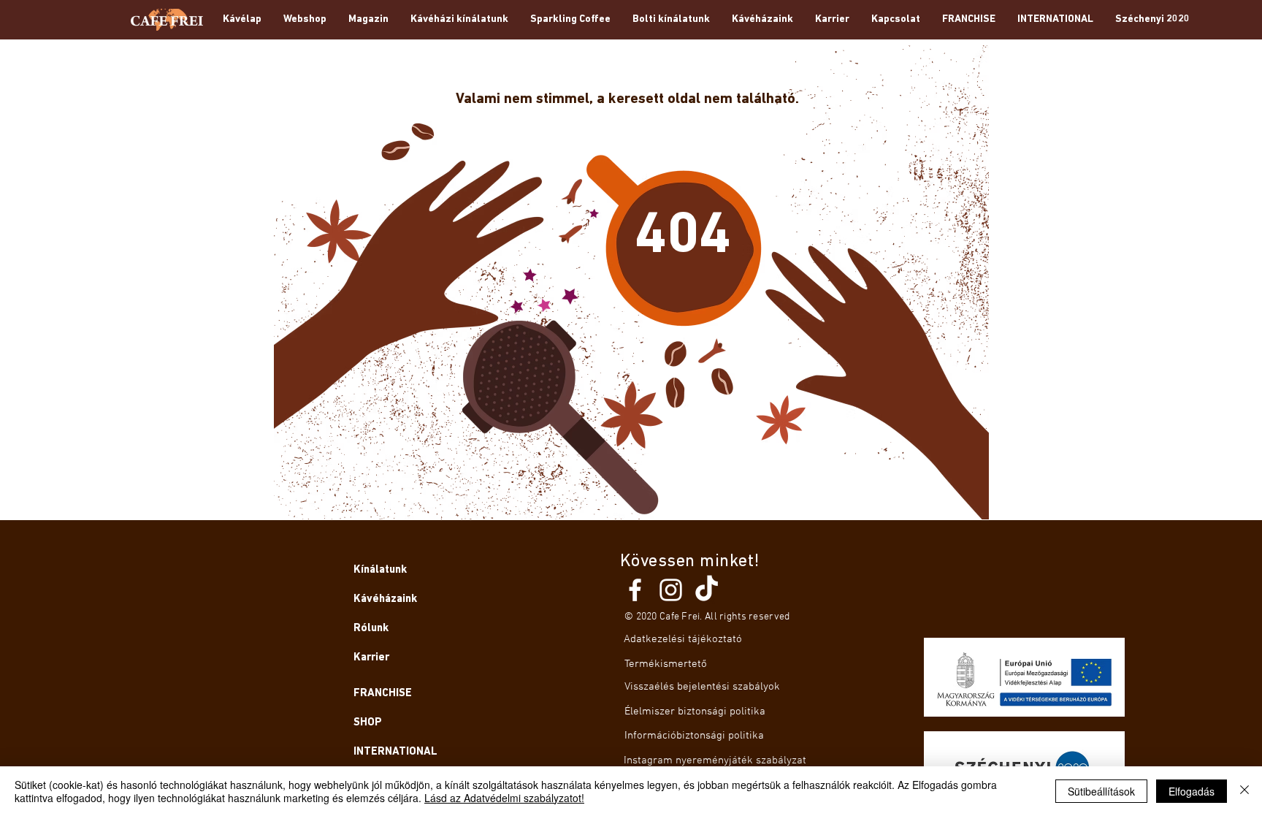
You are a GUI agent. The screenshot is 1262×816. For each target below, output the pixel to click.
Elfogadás (1192, 791)
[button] (368, 19)
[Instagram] (671, 590)
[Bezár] (1244, 791)
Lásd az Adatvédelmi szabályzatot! (504, 797)
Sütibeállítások (1101, 791)
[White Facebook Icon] (635, 590)
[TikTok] (707, 590)
